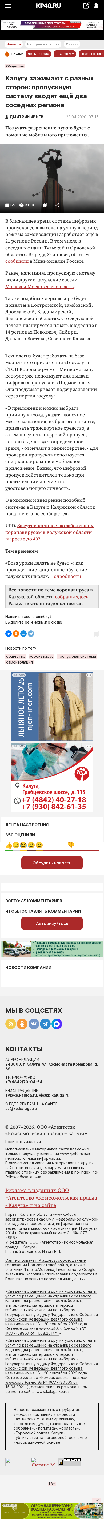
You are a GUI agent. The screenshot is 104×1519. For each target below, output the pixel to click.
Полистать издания (23, 1141)
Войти (96, 6)
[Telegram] (31, 633)
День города (38, 54)
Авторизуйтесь (52, 923)
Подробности (65, 576)
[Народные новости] (86, 5)
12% (31, 845)
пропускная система (77, 656)
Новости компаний (28, 967)
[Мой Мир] (23, 633)
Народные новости (43, 44)
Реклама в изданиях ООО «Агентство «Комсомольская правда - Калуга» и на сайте (51, 1198)
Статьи (72, 44)
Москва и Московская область (39, 287)
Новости (13, 44)
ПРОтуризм (64, 54)
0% (9, 845)
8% (23, 845)
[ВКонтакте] (8, 633)
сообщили (17, 261)
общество (15, 656)
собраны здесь (71, 597)
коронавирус (41, 656)
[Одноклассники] (16, 633)
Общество (15, 66)
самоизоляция (19, 662)
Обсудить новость (52, 862)
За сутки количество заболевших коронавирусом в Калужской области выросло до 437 (49, 532)
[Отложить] (45, 205)
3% (16, 845)
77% (70, 845)
